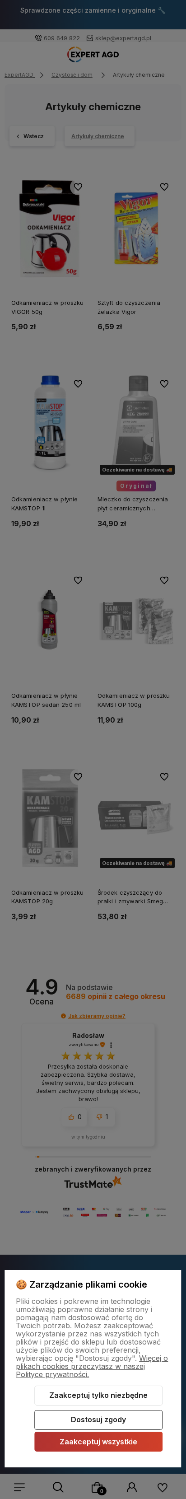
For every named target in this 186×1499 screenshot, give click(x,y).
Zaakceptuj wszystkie (98, 1441)
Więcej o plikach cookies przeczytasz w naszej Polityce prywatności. (92, 1366)
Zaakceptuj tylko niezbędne (98, 1395)
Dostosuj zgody (98, 1419)
